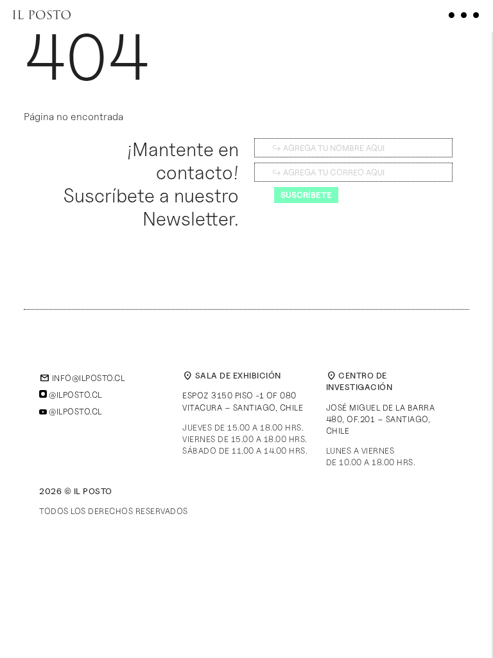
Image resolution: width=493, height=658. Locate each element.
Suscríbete (306, 195)
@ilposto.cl (74, 394)
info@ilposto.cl (82, 378)
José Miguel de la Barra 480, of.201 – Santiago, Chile (380, 419)
